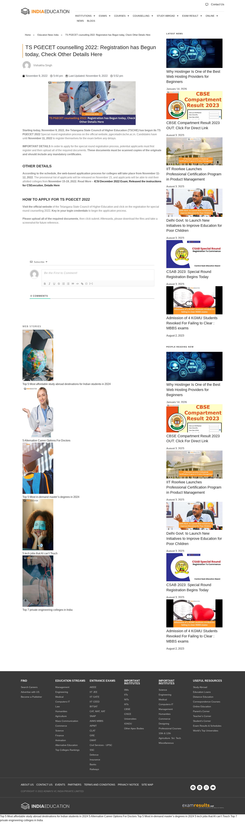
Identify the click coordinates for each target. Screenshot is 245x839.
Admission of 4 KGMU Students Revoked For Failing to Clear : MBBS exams (192, 323)
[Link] (82, 284)
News (80, 20)
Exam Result (190, 15)
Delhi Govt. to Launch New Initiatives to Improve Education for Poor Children (194, 225)
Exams (103, 15)
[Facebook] (193, 787)
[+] (91, 283)
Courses (120, 15)
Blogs (91, 20)
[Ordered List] (63, 284)
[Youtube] (213, 787)
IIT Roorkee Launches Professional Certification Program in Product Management (193, 174)
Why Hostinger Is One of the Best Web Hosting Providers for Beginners (193, 76)
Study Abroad (166, 15)
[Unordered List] (68, 284)
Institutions (83, 15)
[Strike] (58, 284)
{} (86, 283)
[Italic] (49, 284)
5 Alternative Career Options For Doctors (113, 816)
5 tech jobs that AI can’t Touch (212, 816)
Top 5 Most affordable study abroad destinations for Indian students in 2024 (44, 816)
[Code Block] (77, 284)
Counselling (141, 15)
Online (210, 15)
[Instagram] (206, 787)
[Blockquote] (72, 284)
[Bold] (44, 284)
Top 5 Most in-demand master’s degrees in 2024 (165, 816)
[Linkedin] (199, 787)
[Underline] (54, 284)
